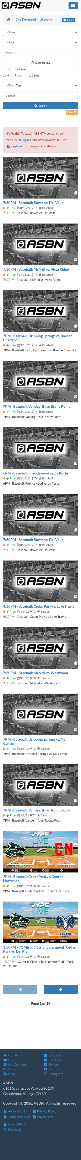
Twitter (53, 1064)
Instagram (55, 1074)
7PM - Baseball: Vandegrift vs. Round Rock (36, 810)
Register (16, 146)
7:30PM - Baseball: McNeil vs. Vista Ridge (36, 269)
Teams (70, 20)
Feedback (14, 1129)
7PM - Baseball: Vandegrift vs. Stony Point (36, 406)
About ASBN (16, 1111)
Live (10, 1060)
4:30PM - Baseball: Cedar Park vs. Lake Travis (38, 606)
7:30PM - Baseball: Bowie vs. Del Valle (33, 203)
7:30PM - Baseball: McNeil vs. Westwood (35, 673)
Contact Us (56, 1055)
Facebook (55, 1060)
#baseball (48, 19)
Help (11, 1074)
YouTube (54, 1069)
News (11, 1069)
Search (42, 105)
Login (25, 140)
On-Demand (26, 19)
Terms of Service (18, 1117)
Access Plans (16, 1124)
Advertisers (44, 1117)
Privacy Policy (46, 1111)
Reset (70, 112)
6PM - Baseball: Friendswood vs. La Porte (35, 473)
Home (12, 1055)
